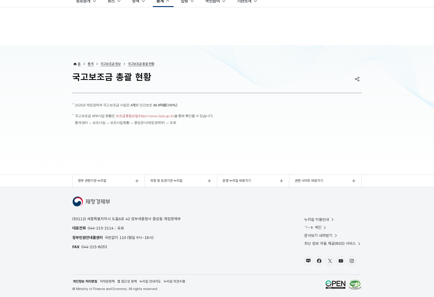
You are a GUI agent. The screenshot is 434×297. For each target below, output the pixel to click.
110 (122, 237)
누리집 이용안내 (316, 219)
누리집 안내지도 (150, 281)
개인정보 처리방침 (85, 281)
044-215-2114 (100, 228)
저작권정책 (107, 281)
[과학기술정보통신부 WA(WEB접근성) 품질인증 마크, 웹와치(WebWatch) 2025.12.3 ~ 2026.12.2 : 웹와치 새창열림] (355, 285)
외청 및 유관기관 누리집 (166, 181)
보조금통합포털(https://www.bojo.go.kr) (145, 116)
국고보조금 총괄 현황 (141, 64)
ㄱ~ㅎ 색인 (312, 227)
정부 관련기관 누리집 (92, 181)
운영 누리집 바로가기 (237, 181)
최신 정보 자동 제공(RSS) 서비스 (330, 243)
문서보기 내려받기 (318, 235)
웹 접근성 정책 (127, 281)
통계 (90, 64)
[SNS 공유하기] (357, 79)
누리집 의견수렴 (174, 281)
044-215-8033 (94, 247)
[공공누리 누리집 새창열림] (335, 285)
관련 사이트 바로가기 (309, 181)
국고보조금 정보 (111, 64)
